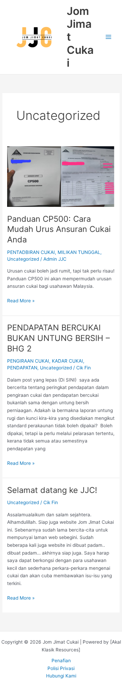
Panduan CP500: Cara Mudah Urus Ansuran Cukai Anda (59, 229)
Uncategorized (23, 259)
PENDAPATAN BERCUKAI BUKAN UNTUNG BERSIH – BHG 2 (58, 338)
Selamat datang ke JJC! (52, 490)
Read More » (21, 300)
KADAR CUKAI (67, 361)
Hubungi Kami (61, 675)
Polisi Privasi (61, 668)
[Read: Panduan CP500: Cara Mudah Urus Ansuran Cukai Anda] (61, 176)
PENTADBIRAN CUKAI (31, 252)
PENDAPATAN (22, 367)
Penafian (61, 660)
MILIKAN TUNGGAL (79, 252)
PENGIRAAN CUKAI (28, 361)
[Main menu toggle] (109, 37)
